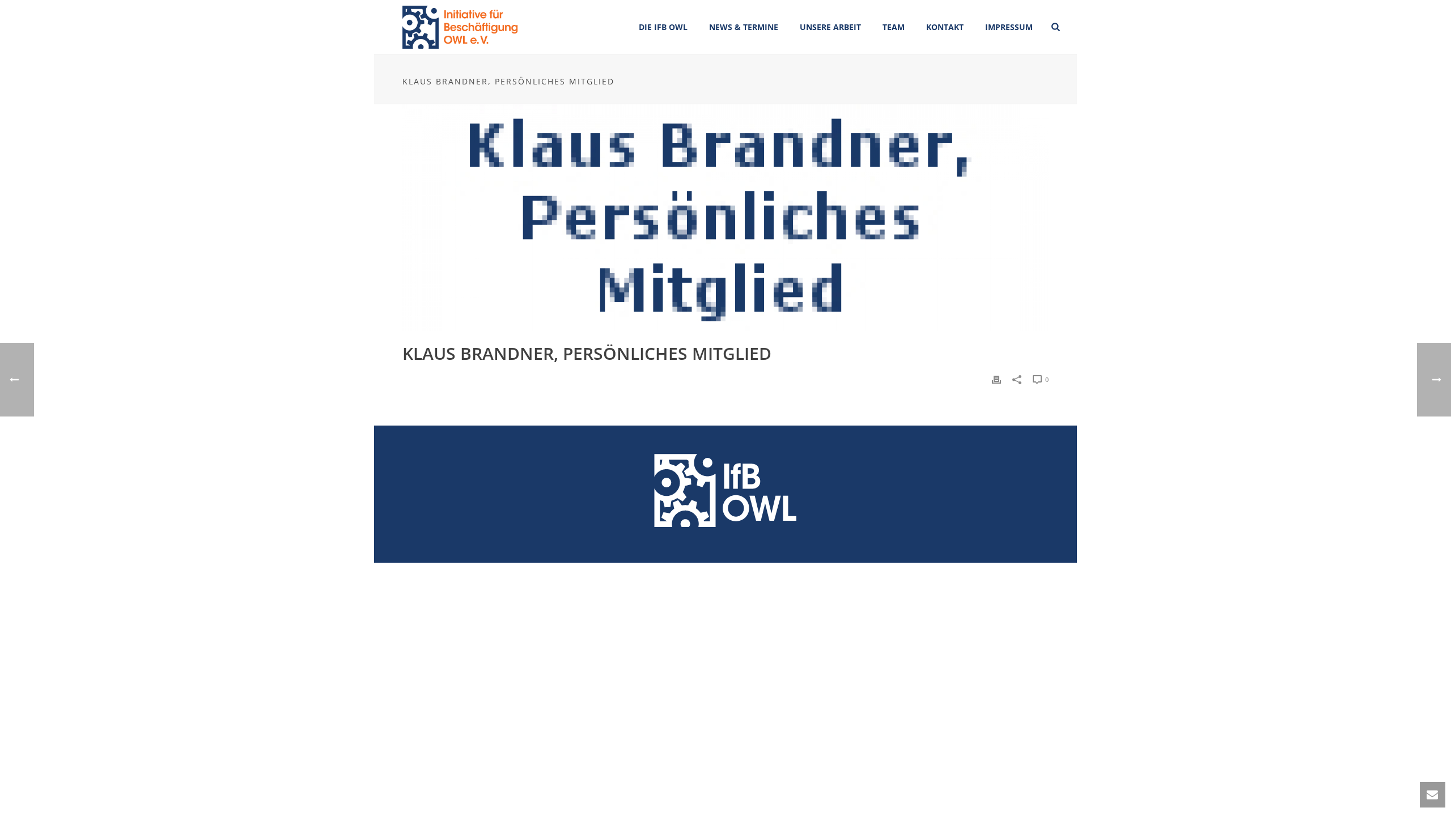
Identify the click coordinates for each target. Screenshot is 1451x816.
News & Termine (743, 27)
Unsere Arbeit (830, 27)
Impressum (1009, 27)
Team (894, 27)
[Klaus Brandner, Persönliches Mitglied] (725, 217)
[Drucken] (996, 378)
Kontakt (945, 27)
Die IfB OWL (663, 27)
